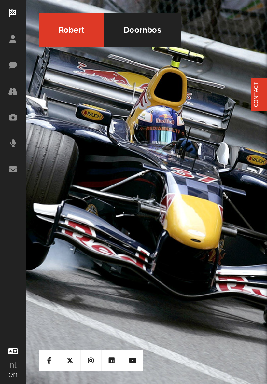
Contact (13, 169)
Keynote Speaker (13, 65)
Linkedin (112, 360)
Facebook (49, 360)
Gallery (13, 117)
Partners (13, 91)
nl (13, 365)
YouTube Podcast (132, 360)
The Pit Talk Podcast (13, 143)
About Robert (13, 39)
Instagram (91, 360)
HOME (13, 13)
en (13, 374)
